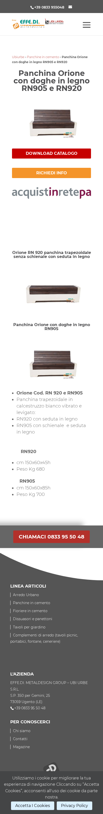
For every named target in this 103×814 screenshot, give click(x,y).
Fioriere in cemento (30, 611)
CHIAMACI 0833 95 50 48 (51, 537)
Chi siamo (21, 731)
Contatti (20, 739)
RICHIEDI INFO (51, 173)
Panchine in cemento (43, 57)
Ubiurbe (18, 57)
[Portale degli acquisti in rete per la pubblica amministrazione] (51, 195)
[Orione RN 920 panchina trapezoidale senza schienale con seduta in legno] (51, 310)
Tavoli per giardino (29, 627)
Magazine (21, 747)
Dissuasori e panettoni (32, 619)
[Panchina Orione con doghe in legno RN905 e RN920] (51, 141)
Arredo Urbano (26, 595)
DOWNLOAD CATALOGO (52, 153)
